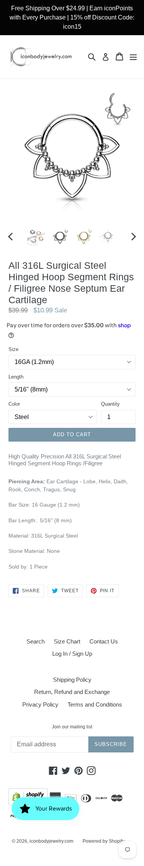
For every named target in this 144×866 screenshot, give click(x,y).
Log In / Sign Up (72, 653)
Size (13, 349)
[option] (36, 236)
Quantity (110, 404)
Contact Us (103, 641)
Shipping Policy (72, 679)
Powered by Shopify (103, 841)
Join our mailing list (72, 727)
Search (35, 641)
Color (14, 404)
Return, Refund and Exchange (72, 692)
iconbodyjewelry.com (51, 841)
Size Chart (67, 641)
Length (15, 377)
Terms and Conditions (95, 704)
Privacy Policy (40, 704)
